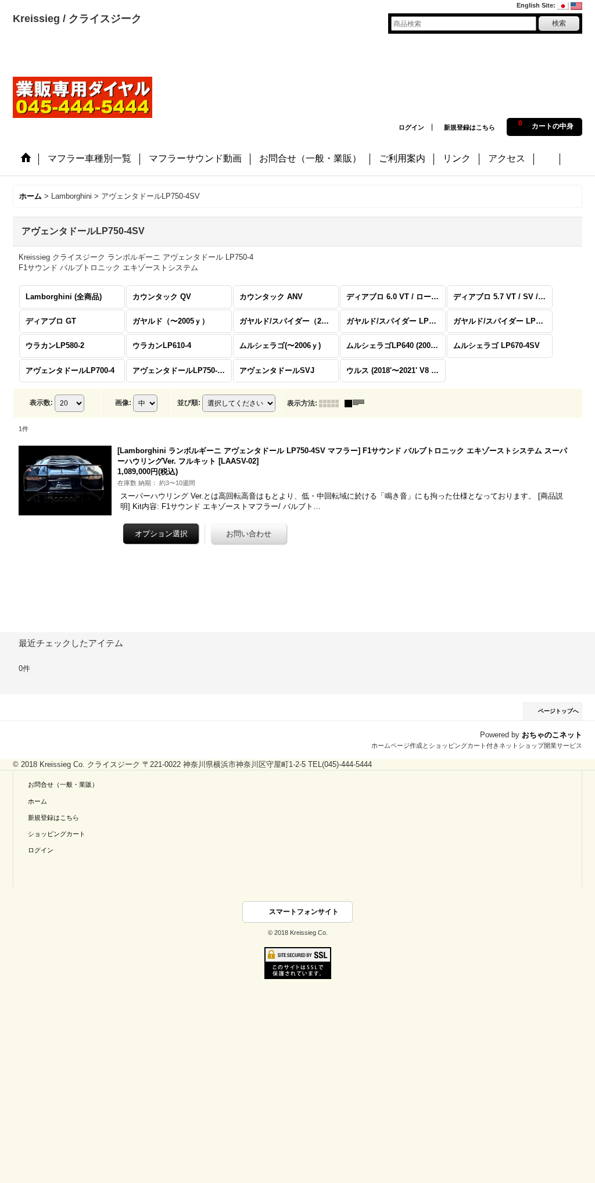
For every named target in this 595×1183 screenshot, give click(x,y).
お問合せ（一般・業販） (63, 784)
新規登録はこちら (469, 127)
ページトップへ (558, 711)
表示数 (41, 403)
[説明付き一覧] (357, 403)
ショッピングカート (56, 833)
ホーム (37, 801)
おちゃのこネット (552, 734)
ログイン (411, 127)
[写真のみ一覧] (332, 403)
